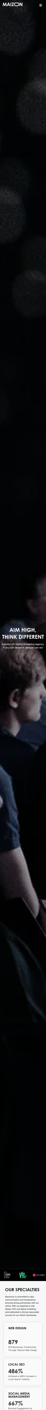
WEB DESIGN (17, 1328)
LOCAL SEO (16, 1364)
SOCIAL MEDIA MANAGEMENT (19, 1395)
